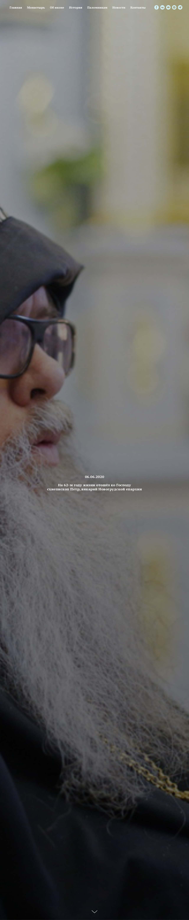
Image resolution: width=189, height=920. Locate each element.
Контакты (138, 7)
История (75, 7)
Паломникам (97, 7)
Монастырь (36, 7)
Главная (16, 7)
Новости (118, 7)
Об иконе (57, 7)
